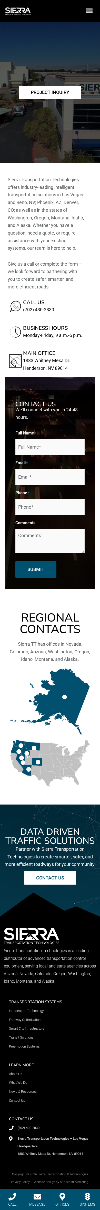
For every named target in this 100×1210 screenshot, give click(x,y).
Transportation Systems (35, 1001)
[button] (89, 11)
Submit (35, 569)
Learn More (21, 1065)
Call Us (33, 302)
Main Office (39, 353)
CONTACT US (21, 1118)
